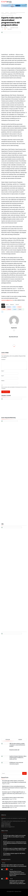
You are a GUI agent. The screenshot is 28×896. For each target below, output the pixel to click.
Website (2, 380)
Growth (17, 304)
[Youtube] (17, 893)
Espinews (5, 27)
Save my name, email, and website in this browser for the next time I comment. (14, 388)
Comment (3, 359)
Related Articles (13, 336)
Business (7, 12)
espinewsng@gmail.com (7, 300)
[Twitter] (13, 893)
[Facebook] (11, 893)
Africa (7, 304)
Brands (11, 869)
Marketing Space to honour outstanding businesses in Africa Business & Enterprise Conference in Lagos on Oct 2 (14, 788)
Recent (20, 739)
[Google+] (15, 893)
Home (2, 12)
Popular (8, 739)
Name (2, 370)
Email (2, 375)
